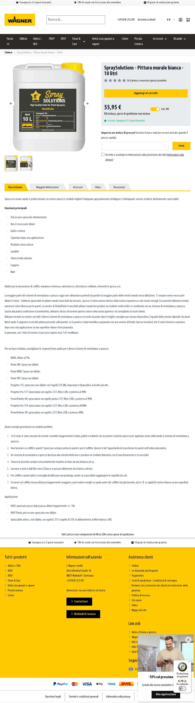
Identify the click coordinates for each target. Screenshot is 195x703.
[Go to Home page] (20, 20)
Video (135, 605)
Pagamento (138, 575)
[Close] (188, 640)
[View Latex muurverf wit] (26, 163)
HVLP (52, 39)
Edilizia (23, 39)
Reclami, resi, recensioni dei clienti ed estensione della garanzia (160, 588)
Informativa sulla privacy (118, 696)
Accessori (158, 39)
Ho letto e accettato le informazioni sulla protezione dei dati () (144, 157)
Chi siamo (137, 600)
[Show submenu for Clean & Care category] (84, 41)
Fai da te (10, 41)
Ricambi (178, 39)
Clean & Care (76, 41)
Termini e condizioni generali (83, 696)
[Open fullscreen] (49, 106)
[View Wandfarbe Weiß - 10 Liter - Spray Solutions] (11, 163)
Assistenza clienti (141, 557)
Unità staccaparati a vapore (103, 41)
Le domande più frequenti (145, 570)
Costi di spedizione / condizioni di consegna (154, 580)
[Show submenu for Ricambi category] (185, 39)
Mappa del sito (139, 610)
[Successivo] (87, 103)
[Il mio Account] (180, 19)
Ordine (135, 565)
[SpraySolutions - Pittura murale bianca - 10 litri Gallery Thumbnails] (49, 163)
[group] (135, 80)
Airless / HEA (37, 41)
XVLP (63, 39)
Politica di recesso (141, 595)
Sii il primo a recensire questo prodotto (147, 80)
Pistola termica (138, 41)
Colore (125, 39)
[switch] (182, 688)
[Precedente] (11, 103)
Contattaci (81, 601)
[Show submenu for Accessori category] (166, 39)
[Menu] (189, 662)
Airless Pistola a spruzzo (144, 632)
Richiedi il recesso (85, 614)
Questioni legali (53, 696)
